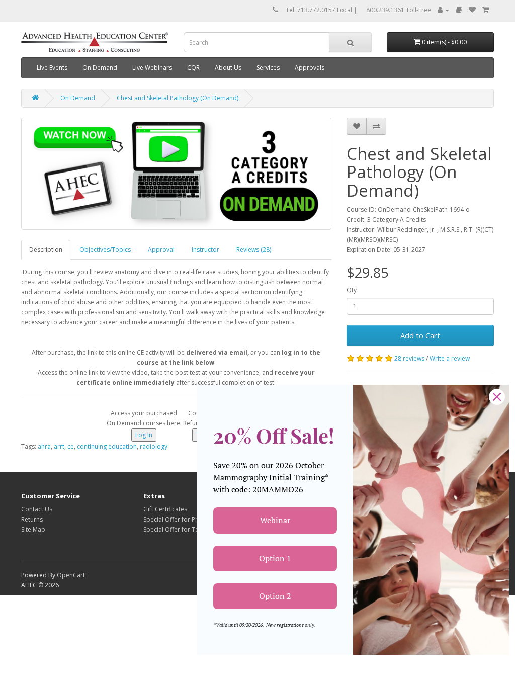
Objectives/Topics (105, 249)
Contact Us (36, 509)
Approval (161, 249)
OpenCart (71, 575)
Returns (32, 519)
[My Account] (443, 10)
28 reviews (409, 358)
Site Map (33, 529)
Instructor (205, 249)
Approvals (309, 67)
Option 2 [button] (275, 596)
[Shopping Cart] (485, 10)
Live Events (52, 67)
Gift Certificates (165, 509)
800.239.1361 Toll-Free (398, 10)
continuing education (107, 446)
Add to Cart (420, 335)
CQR (193, 67)
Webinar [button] (275, 520)
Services (268, 67)
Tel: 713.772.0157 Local (319, 10)
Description (45, 249)
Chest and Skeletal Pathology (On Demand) (177, 98)
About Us (228, 67)
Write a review (450, 358)
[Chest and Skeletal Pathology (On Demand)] (176, 174)
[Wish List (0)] (472, 10)
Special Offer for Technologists (187, 529)
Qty (352, 290)
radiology (153, 446)
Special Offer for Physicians (182, 519)
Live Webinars (152, 67)
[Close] (497, 397)
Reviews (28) (253, 249)
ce (70, 446)
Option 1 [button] (275, 558)
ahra (44, 446)
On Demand (99, 67)
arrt (59, 446)
